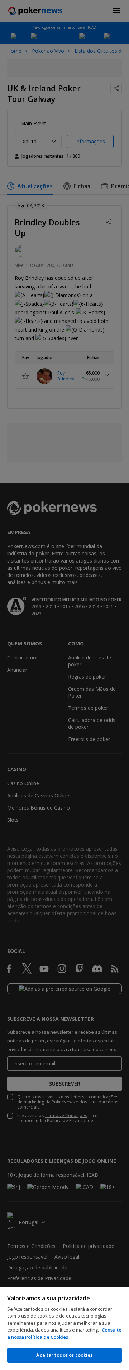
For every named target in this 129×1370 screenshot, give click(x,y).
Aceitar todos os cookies (64, 1355)
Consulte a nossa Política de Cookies (64, 1333)
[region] (64, 1328)
